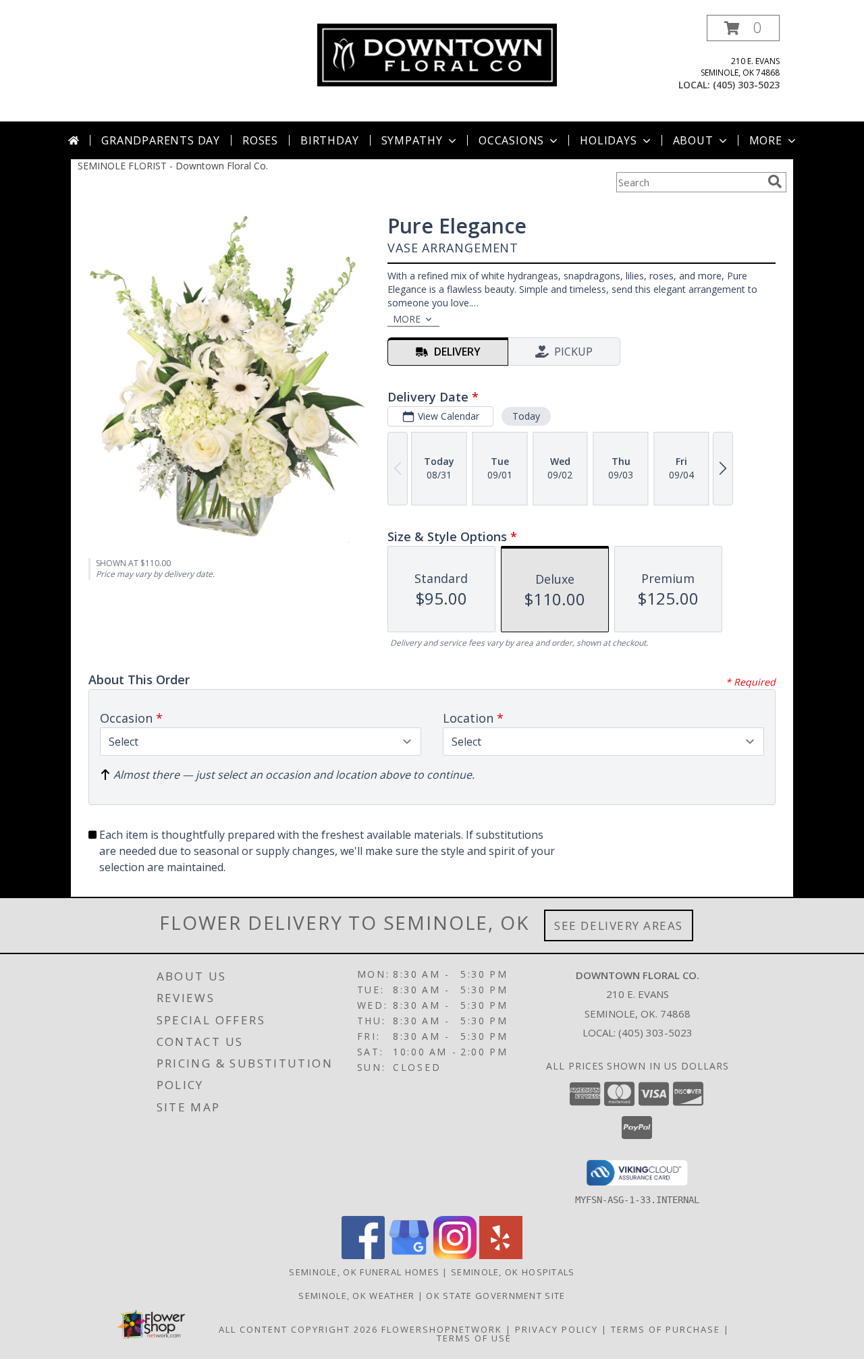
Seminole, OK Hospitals (513, 1272)
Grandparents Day (160, 140)
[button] (743, 28)
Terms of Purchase (665, 1329)
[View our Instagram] (455, 1255)
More (765, 140)
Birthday (329, 140)
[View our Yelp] (500, 1255)
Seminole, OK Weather (356, 1295)
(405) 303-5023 (746, 84)
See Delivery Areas (618, 925)
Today (526, 416)
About (693, 140)
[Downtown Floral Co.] (437, 53)
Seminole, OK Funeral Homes (364, 1272)
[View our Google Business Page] (409, 1255)
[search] (775, 181)
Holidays (608, 140)
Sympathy (412, 140)
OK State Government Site (495, 1295)
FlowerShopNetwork (441, 1329)
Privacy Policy (556, 1329)
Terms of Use (474, 1338)
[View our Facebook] (363, 1255)
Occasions (511, 140)
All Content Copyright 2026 (298, 1329)
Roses (260, 140)
